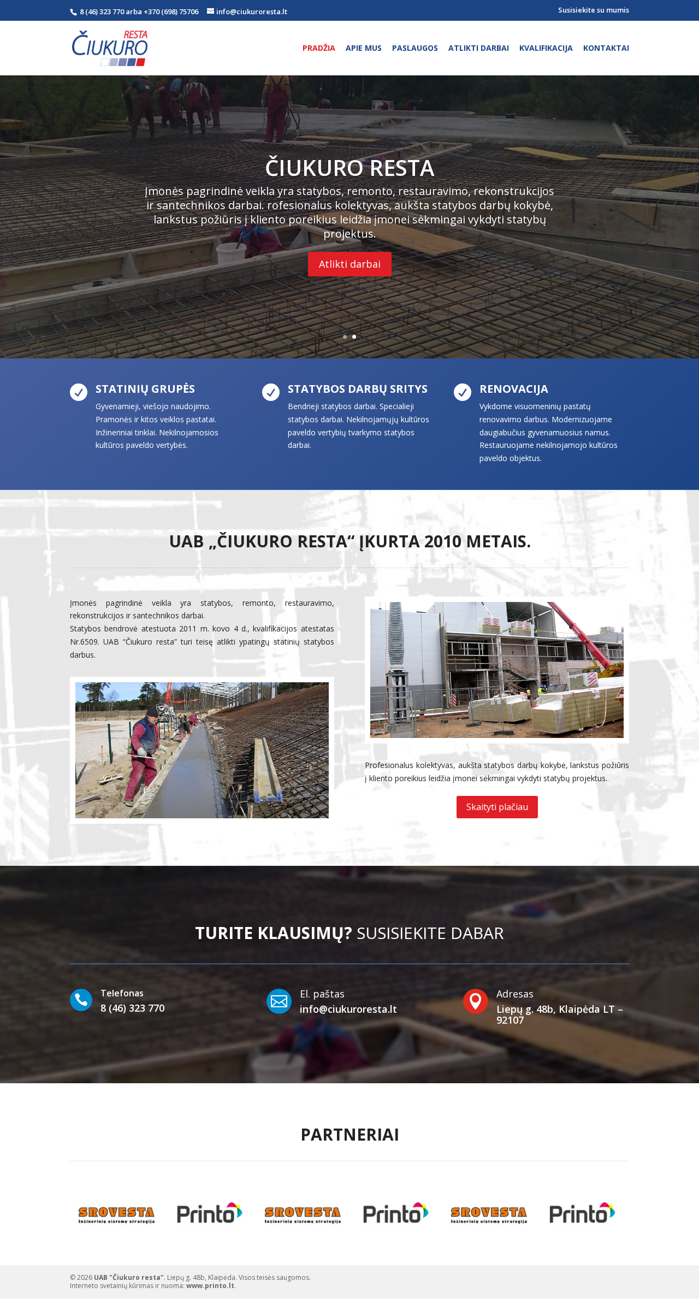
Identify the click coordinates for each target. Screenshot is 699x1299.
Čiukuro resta (349, 167)
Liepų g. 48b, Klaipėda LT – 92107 (559, 1014)
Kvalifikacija (546, 48)
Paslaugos (415, 48)
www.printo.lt (210, 1285)
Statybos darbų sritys (358, 388)
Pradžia (319, 48)
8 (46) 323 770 (101, 11)
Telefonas (122, 993)
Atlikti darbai (478, 48)
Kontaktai (606, 48)
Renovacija (513, 388)
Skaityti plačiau (497, 806)
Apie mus (364, 48)
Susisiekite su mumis (593, 10)
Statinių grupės (145, 388)
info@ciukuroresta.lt (348, 1008)
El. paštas (322, 993)
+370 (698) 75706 (171, 11)
